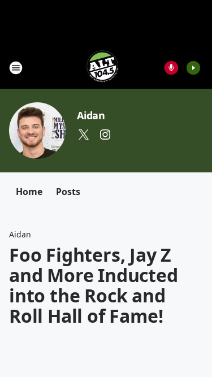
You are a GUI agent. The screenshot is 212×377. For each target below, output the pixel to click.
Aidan (91, 115)
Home (29, 191)
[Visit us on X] (83, 134)
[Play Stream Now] (193, 68)
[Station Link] (102, 67)
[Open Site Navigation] (16, 68)
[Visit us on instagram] (105, 134)
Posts (68, 191)
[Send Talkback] (171, 68)
